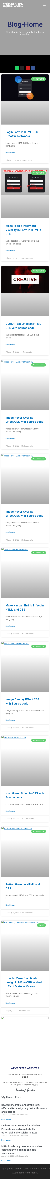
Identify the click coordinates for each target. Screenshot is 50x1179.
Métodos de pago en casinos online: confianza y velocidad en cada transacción (22, 1150)
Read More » (10, 153)
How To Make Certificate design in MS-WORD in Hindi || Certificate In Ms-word (24, 982)
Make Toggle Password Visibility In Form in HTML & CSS (23, 230)
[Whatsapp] (17, 68)
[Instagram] (22, 68)
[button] (3, 61)
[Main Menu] (44, 5)
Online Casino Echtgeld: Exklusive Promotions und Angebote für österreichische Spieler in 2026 (20, 1129)
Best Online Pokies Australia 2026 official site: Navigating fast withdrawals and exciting (24, 1108)
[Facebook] (33, 68)
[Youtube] (28, 68)
